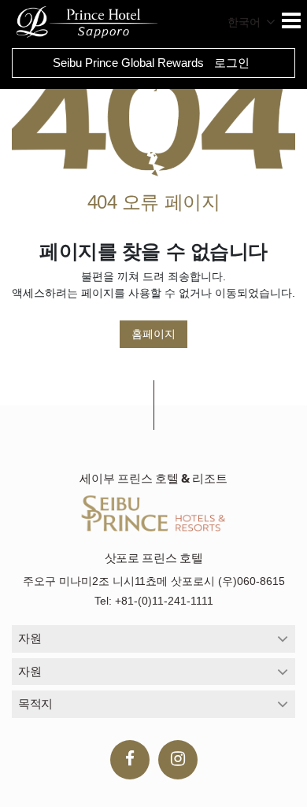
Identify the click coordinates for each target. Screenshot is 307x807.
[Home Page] (153, 119)
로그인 (232, 62)
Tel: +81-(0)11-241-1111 (153, 600)
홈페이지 (153, 334)
